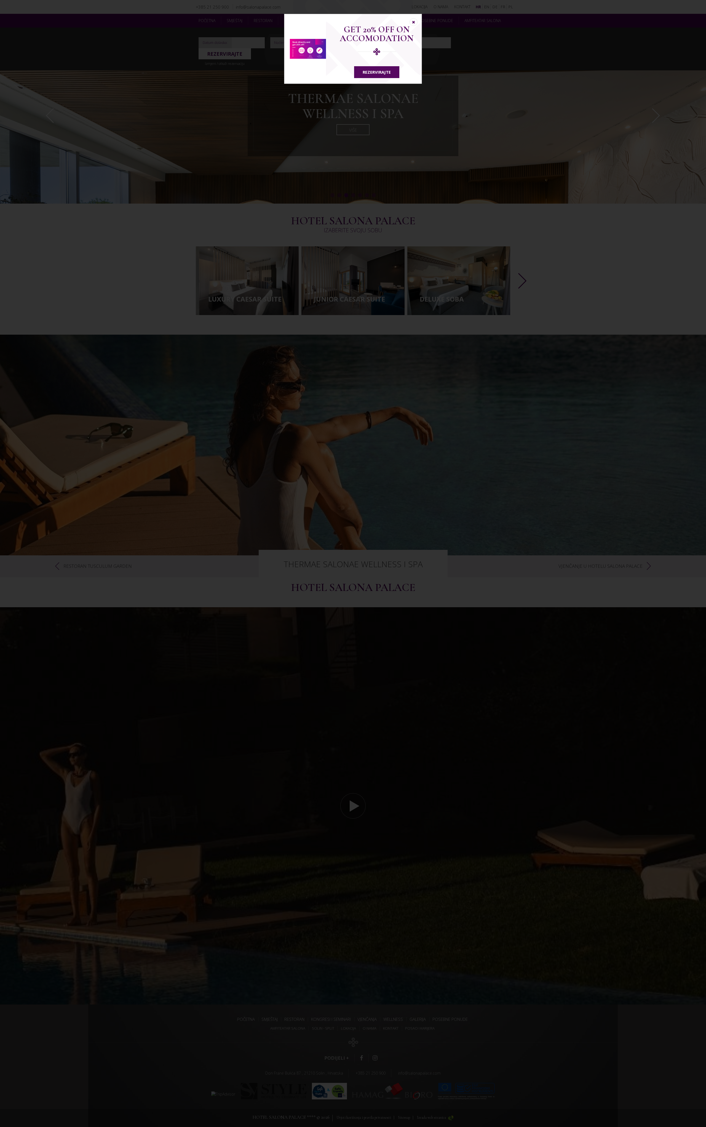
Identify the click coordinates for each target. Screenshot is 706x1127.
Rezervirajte (377, 72)
